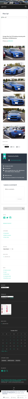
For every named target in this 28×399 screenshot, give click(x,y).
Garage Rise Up (11, 170)
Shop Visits (6, 237)
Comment (19, 199)
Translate (11, 297)
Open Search (25, 7)
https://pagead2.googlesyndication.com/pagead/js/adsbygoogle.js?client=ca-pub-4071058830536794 (13, 380)
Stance (12, 171)
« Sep (2, 351)
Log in (5, 272)
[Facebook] (2, 371)
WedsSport (17, 171)
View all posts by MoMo (16, 160)
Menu (4, 6)
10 (17, 340)
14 (6, 343)
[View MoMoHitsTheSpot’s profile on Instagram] (10, 218)
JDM (20, 170)
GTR (17, 170)
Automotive (8, 168)
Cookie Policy (4, 393)
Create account (7, 270)
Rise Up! (6, 14)
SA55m (9, 171)
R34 (6, 171)
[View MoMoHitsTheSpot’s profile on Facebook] (4, 218)
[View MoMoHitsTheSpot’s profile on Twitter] (7, 218)
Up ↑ (14, 389)
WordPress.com (7, 278)
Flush (6, 170)
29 (10, 349)
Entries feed (6, 274)
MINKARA (10, 41)
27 (3, 349)
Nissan (22, 170)
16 (14, 343)
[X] (7, 371)
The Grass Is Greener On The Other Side (14, 177)
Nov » (6, 351)
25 (21, 346)
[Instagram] (5, 371)
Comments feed (7, 276)
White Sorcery (8, 175)
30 (14, 349)
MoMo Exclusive (7, 235)
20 (3, 346)
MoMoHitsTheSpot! (7, 223)
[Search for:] (14, 208)
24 (17, 346)
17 (17, 343)
